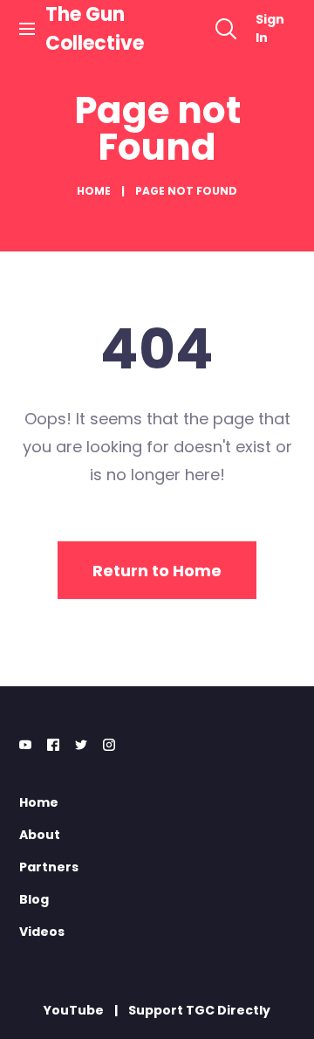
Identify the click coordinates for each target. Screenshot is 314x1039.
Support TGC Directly (199, 1010)
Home (94, 190)
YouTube (74, 1010)
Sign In (270, 28)
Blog (34, 899)
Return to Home (157, 570)
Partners (48, 867)
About (39, 834)
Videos (42, 931)
